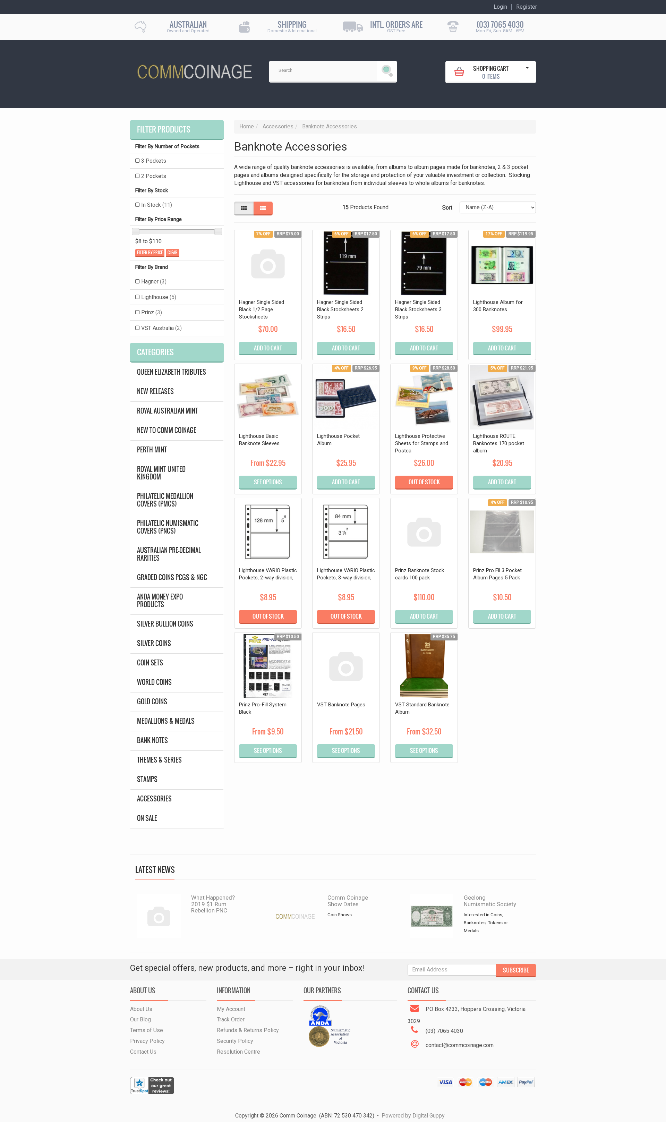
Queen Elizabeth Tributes (171, 372)
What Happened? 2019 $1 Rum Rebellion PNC (213, 904)
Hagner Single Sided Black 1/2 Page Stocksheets (261, 309)
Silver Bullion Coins (165, 624)
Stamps (147, 779)
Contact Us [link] (143, 1051)
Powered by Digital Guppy (413, 1115)
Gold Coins (152, 701)
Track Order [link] (231, 1019)
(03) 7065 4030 (500, 24)
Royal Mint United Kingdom (161, 473)
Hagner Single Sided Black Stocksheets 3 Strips (418, 309)
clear (173, 252)
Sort (447, 207)
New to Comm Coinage (166, 430)
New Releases (155, 391)
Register (526, 7)
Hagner (153, 281)
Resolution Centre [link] (238, 1051)
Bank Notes (152, 740)
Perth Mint (152, 449)
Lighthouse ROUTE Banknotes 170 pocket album (498, 443)
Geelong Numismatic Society (490, 901)
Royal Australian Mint (167, 411)
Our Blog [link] (140, 1019)
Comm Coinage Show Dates (347, 901)
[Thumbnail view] (244, 208)
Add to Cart (268, 348)
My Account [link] (231, 1009)
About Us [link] (141, 1009)
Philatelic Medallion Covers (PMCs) (165, 500)
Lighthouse (158, 297)
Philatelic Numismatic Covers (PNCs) (167, 527)
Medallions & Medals (166, 721)
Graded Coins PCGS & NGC (172, 577)
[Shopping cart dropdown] (527, 71)
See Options (268, 482)
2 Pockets (153, 176)
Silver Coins (154, 643)
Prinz (151, 312)
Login (500, 7)
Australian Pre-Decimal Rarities (169, 554)
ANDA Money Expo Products (160, 600)
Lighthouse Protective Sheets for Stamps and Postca (421, 443)
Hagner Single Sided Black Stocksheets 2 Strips (340, 309)
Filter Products (163, 129)
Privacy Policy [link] (147, 1041)
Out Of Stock (424, 482)
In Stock (156, 205)
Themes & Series (159, 760)
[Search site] (387, 71)
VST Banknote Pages (341, 705)
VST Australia (161, 328)
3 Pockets (153, 161)
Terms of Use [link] (146, 1030)
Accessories (154, 799)
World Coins (154, 682)
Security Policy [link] (235, 1041)
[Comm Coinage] (194, 69)
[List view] (263, 208)
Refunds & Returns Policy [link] (248, 1030)
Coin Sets (150, 663)
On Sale (147, 818)
